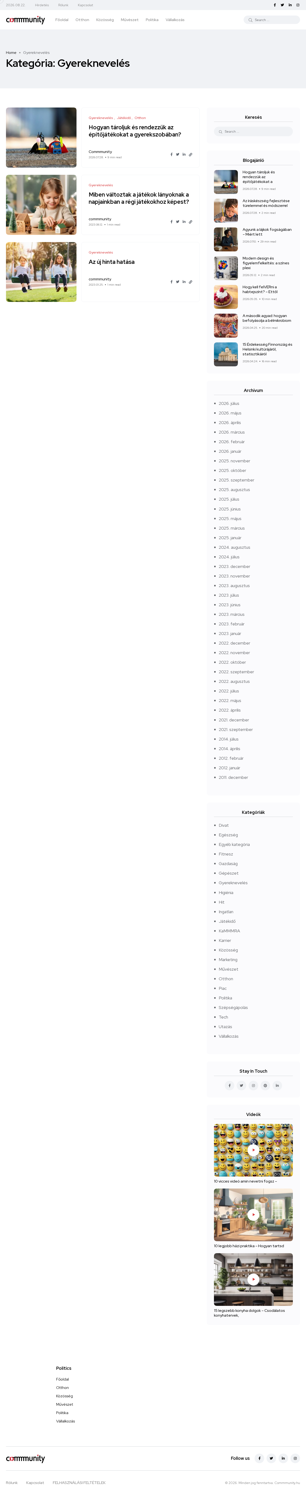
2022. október (232, 662)
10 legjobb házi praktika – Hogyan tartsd (249, 1245)
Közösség (105, 19)
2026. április (230, 422)
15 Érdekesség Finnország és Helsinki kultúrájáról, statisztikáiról (267, 349)
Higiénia (226, 892)
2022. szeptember (236, 671)
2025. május (230, 518)
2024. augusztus (234, 547)
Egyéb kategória (234, 844)
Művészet (130, 19)
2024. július (229, 557)
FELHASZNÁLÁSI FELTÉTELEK (79, 1482)
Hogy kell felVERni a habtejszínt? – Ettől (260, 289)
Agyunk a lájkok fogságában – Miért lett (267, 232)
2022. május (230, 700)
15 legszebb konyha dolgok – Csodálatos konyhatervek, (249, 1313)
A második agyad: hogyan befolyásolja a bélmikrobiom (267, 318)
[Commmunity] (25, 19)
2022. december (234, 643)
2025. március (232, 528)
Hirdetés (42, 5)
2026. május (230, 413)
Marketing (228, 959)
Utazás (225, 1026)
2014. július (229, 739)
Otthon (82, 19)
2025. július (229, 499)
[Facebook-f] (259, 1458)
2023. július (229, 595)
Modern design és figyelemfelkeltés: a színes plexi (266, 263)
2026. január (230, 451)
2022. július (229, 691)
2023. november (234, 576)
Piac (223, 988)
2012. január (229, 767)
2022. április (230, 710)
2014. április (229, 748)
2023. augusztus (234, 585)
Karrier (225, 940)
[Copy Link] (190, 154)
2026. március (232, 432)
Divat (224, 825)
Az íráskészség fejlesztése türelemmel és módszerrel (266, 203)
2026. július (229, 403)
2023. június (229, 604)
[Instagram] (295, 1458)
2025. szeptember (236, 480)
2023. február (232, 624)
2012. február (231, 758)
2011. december (233, 777)
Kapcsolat (85, 5)
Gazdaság (228, 863)
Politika (152, 19)
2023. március (232, 614)
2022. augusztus (234, 681)
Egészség (228, 835)
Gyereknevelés (233, 882)
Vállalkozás (175, 19)
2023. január (230, 633)
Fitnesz (226, 854)
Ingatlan (226, 911)
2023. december (234, 566)
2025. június (230, 509)
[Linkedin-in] (283, 1458)
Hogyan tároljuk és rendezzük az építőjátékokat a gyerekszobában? (135, 131)
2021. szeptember (236, 729)
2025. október (232, 470)
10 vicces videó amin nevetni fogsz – (245, 1181)
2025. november (234, 461)
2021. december (234, 720)
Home (11, 52)
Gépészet (229, 873)
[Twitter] (271, 1458)
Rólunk (63, 5)
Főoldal (61, 19)
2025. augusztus (234, 489)
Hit (221, 902)
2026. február (232, 441)
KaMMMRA (229, 931)
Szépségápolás (233, 1007)
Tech (223, 1017)
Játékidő (227, 921)
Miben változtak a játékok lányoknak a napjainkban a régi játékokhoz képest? (139, 198)
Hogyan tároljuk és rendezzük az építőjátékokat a (259, 177)
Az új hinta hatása (112, 262)
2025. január (230, 537)
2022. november (234, 652)
